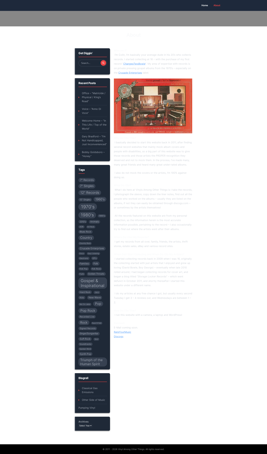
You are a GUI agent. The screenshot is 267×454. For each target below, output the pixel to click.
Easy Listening (93, 254)
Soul (96, 339)
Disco (81, 254)
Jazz (97, 292)
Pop (98, 304)
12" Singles (85, 199)
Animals (94, 221)
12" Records (89, 193)
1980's (87, 215)
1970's (88, 206)
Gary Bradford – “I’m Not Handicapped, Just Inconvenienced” (94, 140)
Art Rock (90, 227)
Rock (83, 322)
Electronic (84, 258)
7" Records (87, 180)
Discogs (118, 336)
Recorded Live (87, 316)
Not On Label (85, 304)
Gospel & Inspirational (92, 283)
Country (86, 238)
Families (84, 263)
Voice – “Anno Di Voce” (91, 110)
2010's (83, 221)
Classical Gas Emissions (89, 390)
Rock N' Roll (96, 323)
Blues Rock (85, 231)
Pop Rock (87, 311)
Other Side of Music (93, 399)
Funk (82, 274)
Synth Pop (85, 353)
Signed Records (88, 328)
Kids (82, 297)
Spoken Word (85, 349)
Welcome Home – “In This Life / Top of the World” (94, 124)
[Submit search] (103, 63)
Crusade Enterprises (92, 248)
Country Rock (85, 243)
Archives (83, 421)
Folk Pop (84, 269)
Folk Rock (96, 269)
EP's (95, 258)
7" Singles (87, 186)
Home (204, 5)
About (217, 5)
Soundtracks (85, 344)
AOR (81, 227)
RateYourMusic (122, 332)
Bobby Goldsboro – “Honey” (93, 154)
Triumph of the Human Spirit (91, 362)
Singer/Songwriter (89, 333)
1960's (100, 199)
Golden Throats (96, 273)
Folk (95, 263)
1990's (102, 216)
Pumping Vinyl (86, 407)
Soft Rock (85, 338)
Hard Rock (85, 292)
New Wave (95, 297)
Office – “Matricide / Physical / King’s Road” (93, 97)
